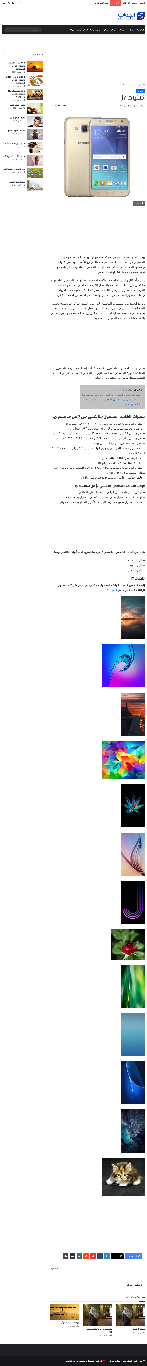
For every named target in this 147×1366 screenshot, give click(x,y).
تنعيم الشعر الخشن (17, 105)
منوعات (71, 30)
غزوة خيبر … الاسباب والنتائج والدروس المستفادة (16, 66)
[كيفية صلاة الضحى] (35, 185)
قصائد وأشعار (82, 30)
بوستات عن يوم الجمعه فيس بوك (99, 1330)
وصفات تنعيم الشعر (101, 3)
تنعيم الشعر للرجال (17, 118)
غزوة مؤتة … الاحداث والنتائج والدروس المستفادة (16, 94)
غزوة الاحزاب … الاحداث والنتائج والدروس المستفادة (15, 80)
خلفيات (131, 84)
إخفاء (119, 389)
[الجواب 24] (131, 16)
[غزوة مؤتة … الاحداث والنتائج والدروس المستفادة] (35, 94)
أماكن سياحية (95, 30)
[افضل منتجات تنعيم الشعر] (35, 160)
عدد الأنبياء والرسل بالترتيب (14, 169)
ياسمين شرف (138, 105)
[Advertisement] (97, 58)
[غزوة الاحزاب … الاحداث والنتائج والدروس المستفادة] (35, 80)
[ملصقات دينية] (130, 1315)
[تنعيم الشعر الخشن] (35, 108)
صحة (122, 30)
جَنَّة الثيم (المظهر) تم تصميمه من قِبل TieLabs (84, 1361)
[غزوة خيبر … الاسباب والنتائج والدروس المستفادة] (35, 66)
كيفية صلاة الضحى (17, 182)
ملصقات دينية (139, 1329)
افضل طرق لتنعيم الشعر (15, 143)
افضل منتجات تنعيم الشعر (14, 156)
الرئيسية (140, 30)
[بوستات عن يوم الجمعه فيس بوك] (97, 1315)
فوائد (113, 30)
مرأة (132, 30)
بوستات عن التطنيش (70, 1323)
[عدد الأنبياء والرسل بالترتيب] (35, 173)
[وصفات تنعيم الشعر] (35, 134)
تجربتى (106, 30)
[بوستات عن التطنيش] (64, 1312)
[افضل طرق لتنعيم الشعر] (35, 147)
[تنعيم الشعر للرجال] (35, 121)
